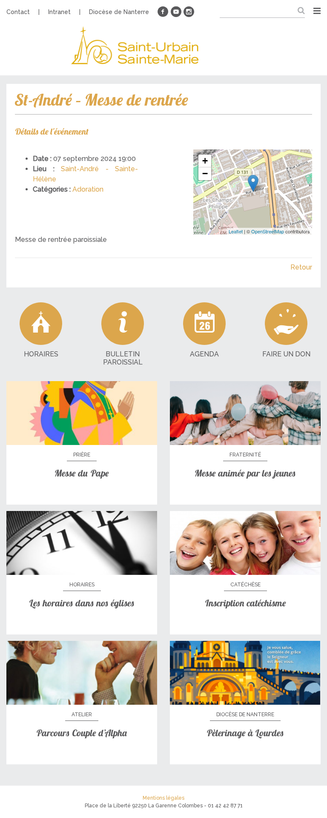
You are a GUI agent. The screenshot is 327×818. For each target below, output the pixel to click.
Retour (301, 267)
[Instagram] (188, 11)
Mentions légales (163, 798)
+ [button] (205, 160)
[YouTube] (175, 11)
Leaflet (236, 231)
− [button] (205, 173)
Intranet (59, 12)
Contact (18, 12)
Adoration (87, 189)
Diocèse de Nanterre (119, 12)
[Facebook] (163, 11)
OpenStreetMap (267, 231)
